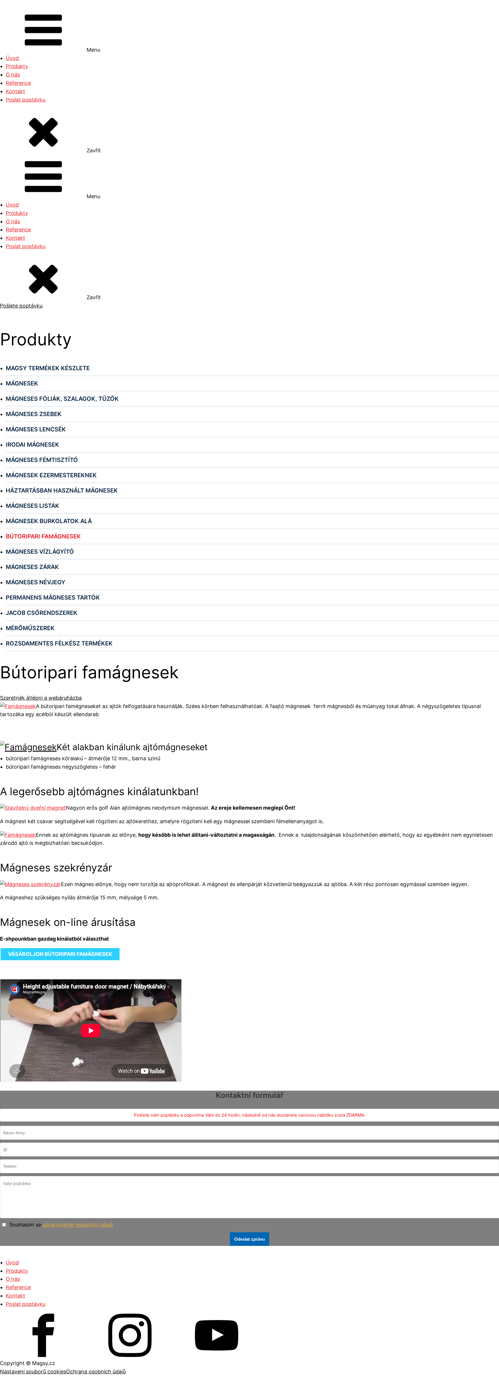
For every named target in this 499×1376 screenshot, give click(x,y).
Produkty (17, 66)
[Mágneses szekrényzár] (30, 884)
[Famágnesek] (18, 706)
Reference (18, 83)
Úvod (12, 58)
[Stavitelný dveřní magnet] (33, 808)
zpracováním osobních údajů (77, 1225)
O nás (13, 75)
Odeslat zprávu (249, 1239)
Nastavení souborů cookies (33, 1371)
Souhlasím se (61, 1225)
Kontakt (15, 91)
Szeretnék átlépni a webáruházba (41, 698)
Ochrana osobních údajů (96, 1371)
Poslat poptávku (25, 100)
